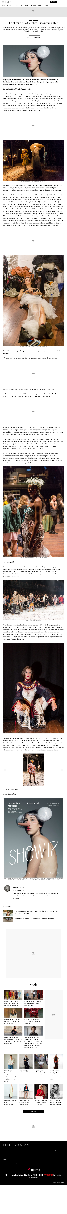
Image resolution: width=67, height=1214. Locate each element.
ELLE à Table (24, 5)
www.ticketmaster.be (11, 456)
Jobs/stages (19, 1151)
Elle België (6, 1155)
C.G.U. (40, 1151)
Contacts (30, 1151)
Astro (40, 5)
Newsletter (61, 2)
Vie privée (54, 1151)
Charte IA (54, 1155)
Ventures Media (32, 1155)
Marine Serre (7, 188)
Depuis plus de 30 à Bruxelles (13, 80)
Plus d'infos (26, 1165)
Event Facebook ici (9, 794)
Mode (3, 5)
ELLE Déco (33, 5)
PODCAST (46, 5)
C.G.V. (40, 1155)
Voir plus (33, 1111)
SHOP (53, 2)
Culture (16, 5)
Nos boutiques (19, 1155)
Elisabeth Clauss (34, 35)
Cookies (5, 1159)
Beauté (9, 5)
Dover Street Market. (55, 190)
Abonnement (7, 1151)
